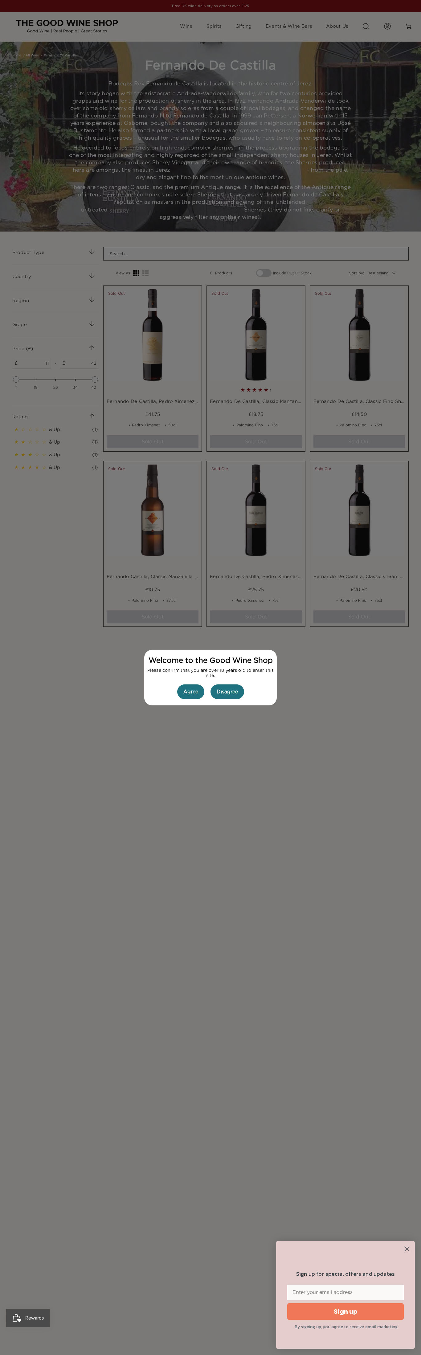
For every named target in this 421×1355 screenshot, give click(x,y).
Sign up (346, 1311)
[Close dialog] (407, 1248)
